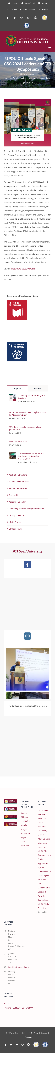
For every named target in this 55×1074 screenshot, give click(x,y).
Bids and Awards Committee (43, 895)
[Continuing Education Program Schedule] (12, 396)
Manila (24, 825)
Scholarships (14, 495)
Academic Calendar (17, 502)
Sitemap (44, 1033)
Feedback (28, 1037)
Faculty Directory (16, 515)
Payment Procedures (18, 488)
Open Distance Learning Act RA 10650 (44, 875)
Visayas (24, 829)
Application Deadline (18, 475)
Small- (6, 1003)
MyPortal (42, 818)
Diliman (24, 817)
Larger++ (27, 1007)
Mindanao (25, 833)
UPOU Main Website (43, 812)
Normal (8, 1008)
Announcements (44, 855)
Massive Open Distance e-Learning (44, 842)
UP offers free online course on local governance (25, 428)
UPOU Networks (42, 824)
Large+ (16, 1007)
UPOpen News (15, 529)
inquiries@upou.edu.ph (12, 967)
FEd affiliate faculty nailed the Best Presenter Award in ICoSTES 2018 (30, 456)
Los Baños (25, 821)
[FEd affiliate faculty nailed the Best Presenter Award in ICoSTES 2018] (12, 454)
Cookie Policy (33, 1033)
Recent (37, 388)
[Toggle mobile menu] (49, 48)
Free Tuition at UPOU (18, 441)
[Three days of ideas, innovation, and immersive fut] (27, 669)
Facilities (42, 908)
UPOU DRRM (43, 904)
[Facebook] (27, 564)
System (24, 813)
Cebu (23, 841)
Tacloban (25, 845)
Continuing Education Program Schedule (31, 396)
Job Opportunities (44, 885)
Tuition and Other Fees (19, 481)
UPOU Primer (15, 522)
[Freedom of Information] (45, 1044)
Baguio (24, 837)
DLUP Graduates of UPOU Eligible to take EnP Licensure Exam (27, 413)
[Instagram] (27, 636)
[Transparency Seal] (36, 1044)
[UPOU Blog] (28, 1044)
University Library (42, 832)
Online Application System (43, 863)
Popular (17, 388)
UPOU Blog (43, 851)
